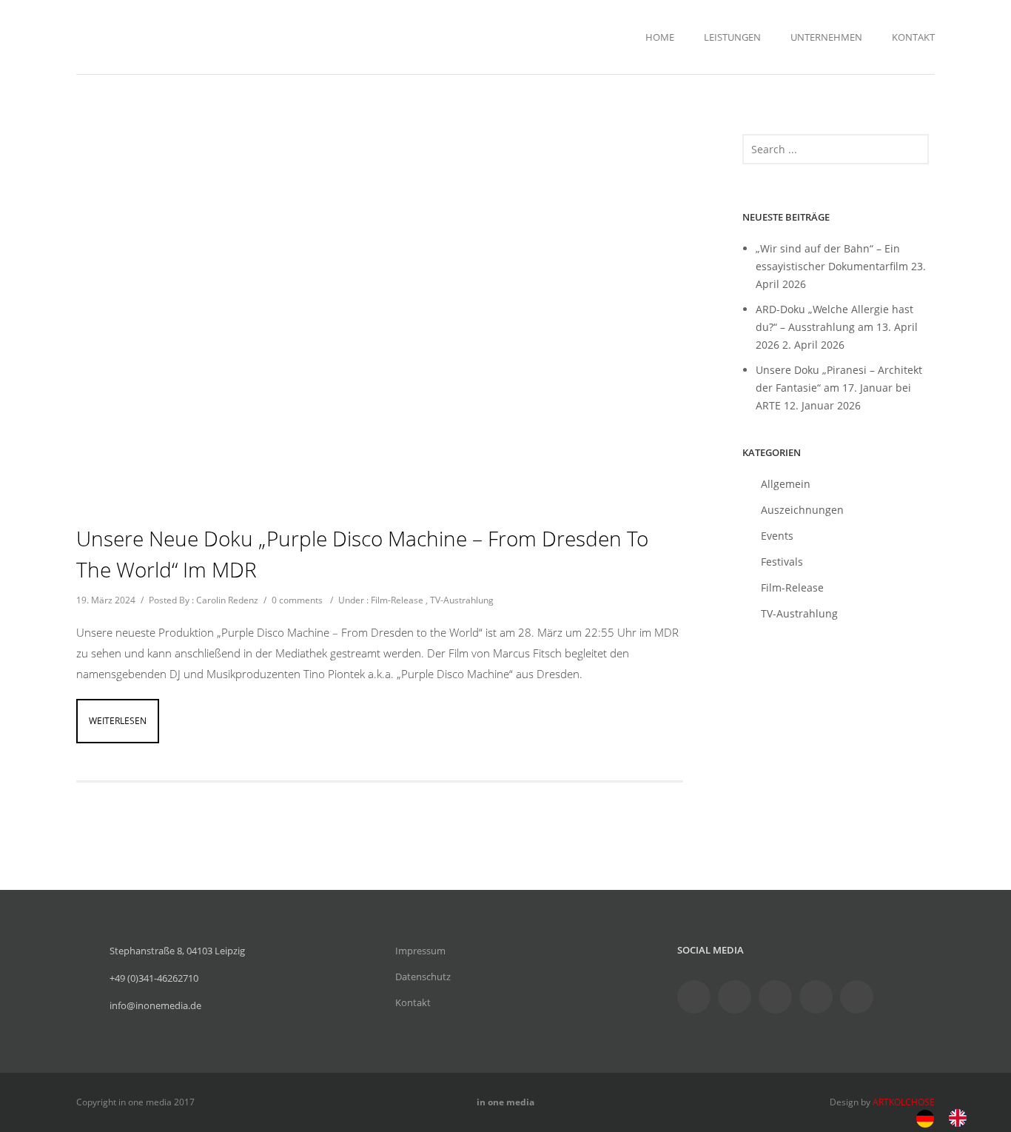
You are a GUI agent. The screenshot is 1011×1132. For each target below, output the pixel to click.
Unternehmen (826, 37)
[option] (961, 1118)
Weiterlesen (118, 720)
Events (777, 536)
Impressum (420, 950)
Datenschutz (423, 976)
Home (659, 37)
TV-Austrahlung (462, 600)
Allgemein (785, 484)
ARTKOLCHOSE (904, 1102)
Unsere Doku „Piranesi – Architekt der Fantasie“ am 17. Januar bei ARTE (839, 387)
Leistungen (732, 37)
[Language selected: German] (948, 1116)
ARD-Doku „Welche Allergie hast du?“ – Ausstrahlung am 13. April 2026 (837, 327)
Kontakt (913, 37)
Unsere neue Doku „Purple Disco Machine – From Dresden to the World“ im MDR (362, 553)
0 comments (297, 600)
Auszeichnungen (802, 510)
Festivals (782, 562)
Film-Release (397, 600)
